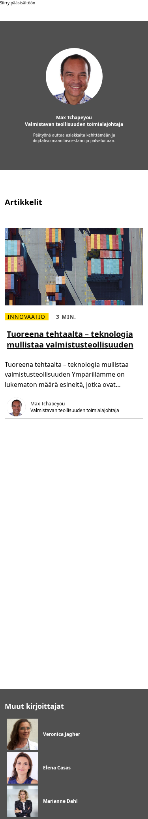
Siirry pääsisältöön (17, 3)
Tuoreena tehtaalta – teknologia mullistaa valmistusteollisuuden (70, 339)
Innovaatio (26, 316)
